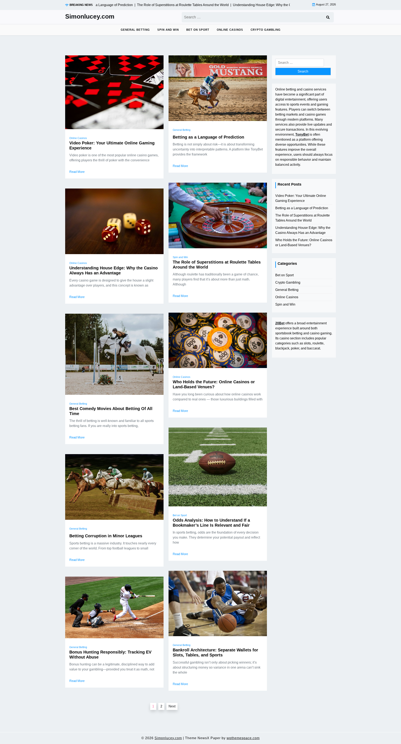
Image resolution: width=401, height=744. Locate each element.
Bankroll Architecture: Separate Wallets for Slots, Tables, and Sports (215, 652)
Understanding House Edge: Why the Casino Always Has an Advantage (113, 270)
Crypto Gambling (265, 29)
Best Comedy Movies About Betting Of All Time (110, 411)
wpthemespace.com (243, 738)
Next (172, 706)
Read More (77, 171)
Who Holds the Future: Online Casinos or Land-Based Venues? (214, 384)
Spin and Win (168, 29)
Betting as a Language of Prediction (208, 137)
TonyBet (302, 134)
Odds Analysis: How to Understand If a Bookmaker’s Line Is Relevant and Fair (211, 522)
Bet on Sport (197, 29)
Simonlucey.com (89, 16)
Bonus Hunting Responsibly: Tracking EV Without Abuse (110, 654)
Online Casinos (230, 29)
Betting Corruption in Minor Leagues (105, 536)
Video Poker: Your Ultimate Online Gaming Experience (112, 145)
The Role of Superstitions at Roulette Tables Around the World (217, 264)
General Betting (135, 29)
